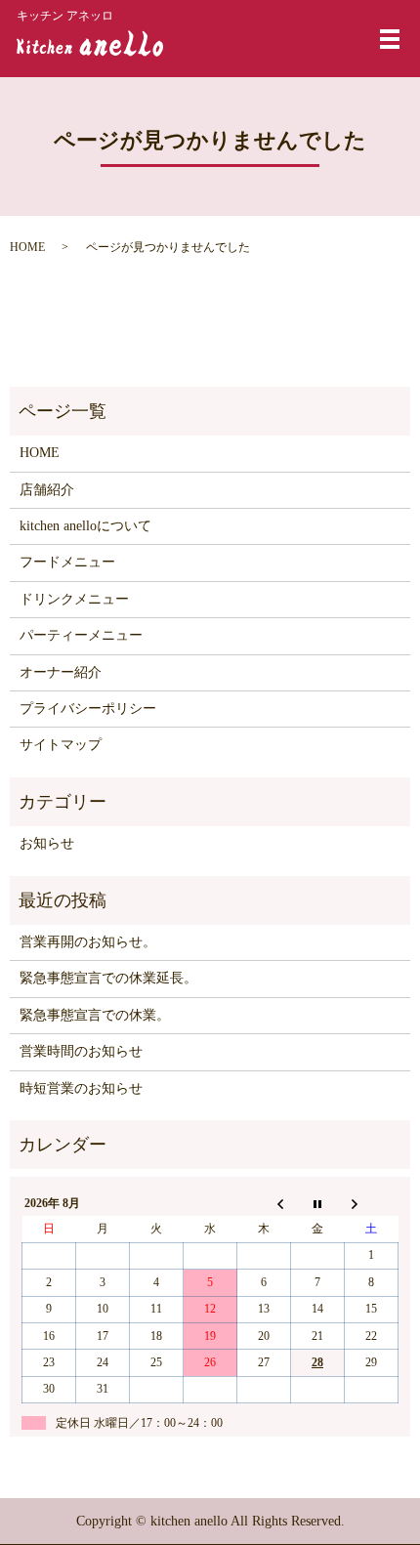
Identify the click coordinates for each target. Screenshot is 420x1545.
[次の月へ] (372, 1203)
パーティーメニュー (81, 635)
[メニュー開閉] (389, 39)
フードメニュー (67, 562)
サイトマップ (61, 744)
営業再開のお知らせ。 (88, 942)
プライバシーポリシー (88, 708)
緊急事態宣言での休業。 (95, 1015)
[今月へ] (318, 1203)
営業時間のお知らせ (81, 1051)
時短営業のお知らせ (81, 1088)
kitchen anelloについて (85, 526)
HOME (27, 247)
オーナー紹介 (61, 672)
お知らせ (47, 843)
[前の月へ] (264, 1203)
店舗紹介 (47, 489)
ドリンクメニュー (74, 599)
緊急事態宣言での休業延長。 (108, 978)
